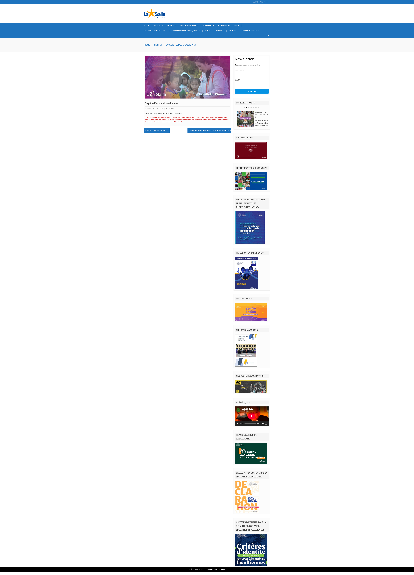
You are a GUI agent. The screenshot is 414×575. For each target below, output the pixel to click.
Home (147, 45)
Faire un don (264, 2)
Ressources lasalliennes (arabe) (185, 31)
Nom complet (239, 70)
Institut (157, 25)
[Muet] (263, 427)
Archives (232, 31)
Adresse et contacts (250, 31)
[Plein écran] (266, 427)
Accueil (147, 25)
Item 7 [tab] (255, 107)
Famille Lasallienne (188, 25)
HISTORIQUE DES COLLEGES (227, 25)
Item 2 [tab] (246, 107)
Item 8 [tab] (256, 107)
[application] (252, 419)
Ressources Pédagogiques (154, 31)
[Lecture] (237, 427)
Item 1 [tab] (244, 107)
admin (148, 109)
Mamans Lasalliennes (213, 31)
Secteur (170, 25)
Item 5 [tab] (251, 107)
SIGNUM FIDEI (207, 25)
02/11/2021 (159, 109)
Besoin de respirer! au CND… (157, 130)
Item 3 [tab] (248, 107)
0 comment (170, 109)
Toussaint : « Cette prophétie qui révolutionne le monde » (209, 130)
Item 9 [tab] (258, 107)
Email (237, 80)
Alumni (255, 2)
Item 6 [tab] (253, 107)
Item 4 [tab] (250, 107)
